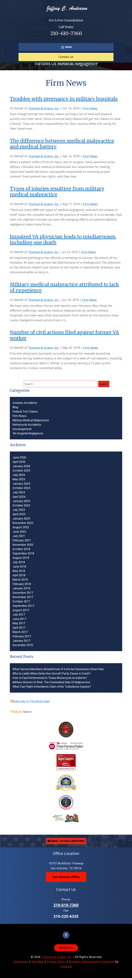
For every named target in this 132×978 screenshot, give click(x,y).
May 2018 (19, 570)
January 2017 (21, 640)
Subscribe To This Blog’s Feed (31, 701)
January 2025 (21, 483)
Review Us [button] (66, 948)
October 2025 (21, 470)
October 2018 (21, 549)
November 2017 (23, 597)
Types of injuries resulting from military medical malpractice (57, 191)
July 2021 (19, 536)
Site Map (37, 961)
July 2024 (19, 492)
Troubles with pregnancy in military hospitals (64, 99)
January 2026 (21, 466)
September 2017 (23, 605)
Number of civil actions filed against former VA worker (64, 335)
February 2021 (22, 540)
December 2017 (23, 592)
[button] (66, 47)
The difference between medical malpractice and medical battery (62, 144)
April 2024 (19, 496)
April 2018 (19, 575)
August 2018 (21, 557)
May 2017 (19, 623)
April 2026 (19, 461)
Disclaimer (21, 961)
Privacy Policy (56, 961)
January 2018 (21, 588)
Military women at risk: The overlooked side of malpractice (51, 682)
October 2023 (21, 505)
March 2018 (20, 579)
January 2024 (21, 501)
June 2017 (19, 618)
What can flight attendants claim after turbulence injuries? (52, 686)
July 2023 (19, 509)
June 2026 (19, 457)
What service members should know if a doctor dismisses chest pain (58, 669)
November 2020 (23, 544)
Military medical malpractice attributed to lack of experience (64, 287)
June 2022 (19, 531)
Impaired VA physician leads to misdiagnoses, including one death (63, 239)
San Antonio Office (66, 877)
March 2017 (20, 632)
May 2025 (19, 479)
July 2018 (19, 562)
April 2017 (19, 627)
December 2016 (23, 645)
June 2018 (19, 566)
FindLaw (66, 966)
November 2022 (23, 522)
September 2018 (23, 553)
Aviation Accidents (25, 402)
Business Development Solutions (91, 961)
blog (15, 407)
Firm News (90, 108)
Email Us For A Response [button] (67, 841)
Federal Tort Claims (25, 411)
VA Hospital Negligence (28, 433)
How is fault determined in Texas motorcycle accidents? (50, 677)
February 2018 (22, 584)
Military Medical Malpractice (31, 420)
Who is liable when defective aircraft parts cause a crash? (52, 673)
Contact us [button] (65, 57)
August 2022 (21, 527)
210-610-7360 (66, 33)
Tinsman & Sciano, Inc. (43, 108)
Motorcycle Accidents (27, 424)
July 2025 (19, 474)
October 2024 (21, 488)
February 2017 (22, 636)
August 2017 (21, 610)
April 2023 (19, 514)
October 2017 (21, 601)
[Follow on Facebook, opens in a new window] (66, 935)
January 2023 (21, 518)
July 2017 (19, 614)
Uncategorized (22, 429)
